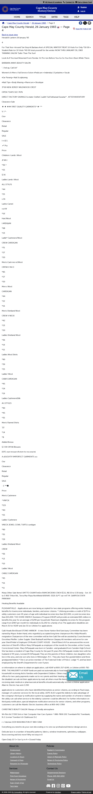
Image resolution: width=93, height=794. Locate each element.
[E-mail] (89, 23)
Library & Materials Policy (56, 757)
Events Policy (52, 753)
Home (17, 17)
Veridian (58, 792)
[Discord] (48, 786)
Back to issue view (10, 34)
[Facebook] (80, 23)
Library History (15, 753)
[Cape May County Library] (3, 23)
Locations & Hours (17, 757)
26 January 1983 (39, 23)
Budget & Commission (56, 750)
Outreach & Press (16, 760)
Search (30, 17)
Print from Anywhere (18, 776)
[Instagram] (58, 786)
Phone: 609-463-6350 (56, 776)
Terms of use (86, 792)
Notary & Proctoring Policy (57, 760)
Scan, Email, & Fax (17, 783)
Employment (15, 750)
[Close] (68, 671)
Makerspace (14, 773)
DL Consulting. (17, 792)
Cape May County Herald (18, 23)
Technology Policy (54, 764)
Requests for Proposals (19, 764)
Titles (42, 17)
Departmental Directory (56, 773)
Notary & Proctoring (18, 779)
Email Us (50, 779)
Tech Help (14, 786)
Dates (54, 17)
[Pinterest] (63, 786)
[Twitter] (85, 23)
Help (76, 17)
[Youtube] (68, 786)
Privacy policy (76, 792)
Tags (65, 17)
